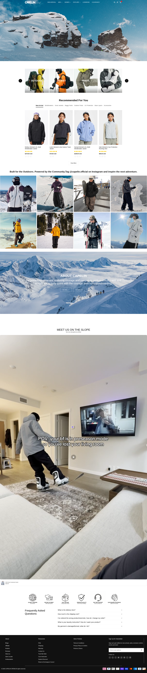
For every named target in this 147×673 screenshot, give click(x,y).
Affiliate (7, 645)
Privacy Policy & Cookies (80, 645)
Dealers (7, 648)
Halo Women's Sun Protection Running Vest (108, 148)
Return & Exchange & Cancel (46, 662)
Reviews (7, 651)
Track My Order (42, 654)
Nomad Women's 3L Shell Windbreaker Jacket (82, 148)
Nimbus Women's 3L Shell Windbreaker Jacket (33, 148)
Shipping (40, 645)
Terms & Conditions (79, 643)
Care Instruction (42, 656)
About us (7, 654)
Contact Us (41, 651)
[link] (73, 283)
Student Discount (43, 659)
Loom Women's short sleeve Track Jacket (60, 148)
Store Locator (9, 656)
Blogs (6, 643)
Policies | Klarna (78, 648)
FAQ (39, 643)
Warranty (40, 648)
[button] (29, 151)
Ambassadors (9, 659)
